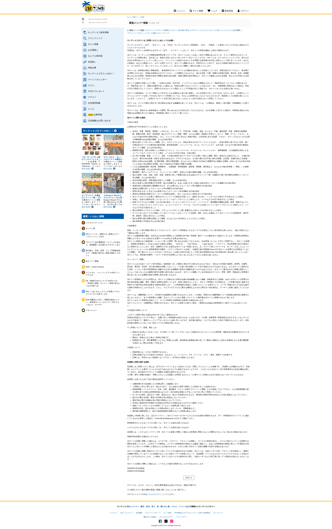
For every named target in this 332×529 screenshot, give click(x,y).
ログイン (149, 30)
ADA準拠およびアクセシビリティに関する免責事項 (192, 513)
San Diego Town (93, 7)
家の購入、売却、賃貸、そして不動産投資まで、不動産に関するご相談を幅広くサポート (103, 253)
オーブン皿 (90, 228)
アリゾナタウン (181, 517)
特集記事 (92, 67)
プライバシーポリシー (136, 33)
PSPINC (165, 525)
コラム (91, 85)
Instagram (171, 521)
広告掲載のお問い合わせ (99, 120)
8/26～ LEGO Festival (95, 267)
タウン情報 (93, 44)
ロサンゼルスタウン (166, 517)
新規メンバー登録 (138, 17)
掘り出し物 (165, 506)
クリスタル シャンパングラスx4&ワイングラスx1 (103, 274)
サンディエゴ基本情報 (98, 32)
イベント (182, 506)
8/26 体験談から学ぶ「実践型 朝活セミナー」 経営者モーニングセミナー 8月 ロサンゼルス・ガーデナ (102, 302)
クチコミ (92, 97)
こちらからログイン (155, 494)
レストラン (134, 506)
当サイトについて (224, 30)
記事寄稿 (98, 114)
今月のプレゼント (96, 91)
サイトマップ (163, 33)
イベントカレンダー (97, 79)
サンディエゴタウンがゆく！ (101, 73)
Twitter (166, 521)
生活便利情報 (94, 103)
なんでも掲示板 (95, 56)
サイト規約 (151, 33)
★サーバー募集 (92, 261)
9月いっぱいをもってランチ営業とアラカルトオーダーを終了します (103, 292)
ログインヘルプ (197, 30)
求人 (153, 506)
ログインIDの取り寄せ (180, 30)
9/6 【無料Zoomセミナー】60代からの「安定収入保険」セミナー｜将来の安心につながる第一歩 (103, 283)
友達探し (92, 62)
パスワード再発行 (162, 30)
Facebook (160, 521)
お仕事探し (93, 50)
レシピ (91, 109)
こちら (171, 490)
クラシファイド (95, 38)
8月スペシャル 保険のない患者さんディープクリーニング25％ (103, 235)
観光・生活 (145, 506)
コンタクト (210, 30)
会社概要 (236, 30)
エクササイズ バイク (94, 223)
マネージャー (91, 310)
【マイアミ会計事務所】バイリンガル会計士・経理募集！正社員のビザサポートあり (103, 243)
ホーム (129, 17)
